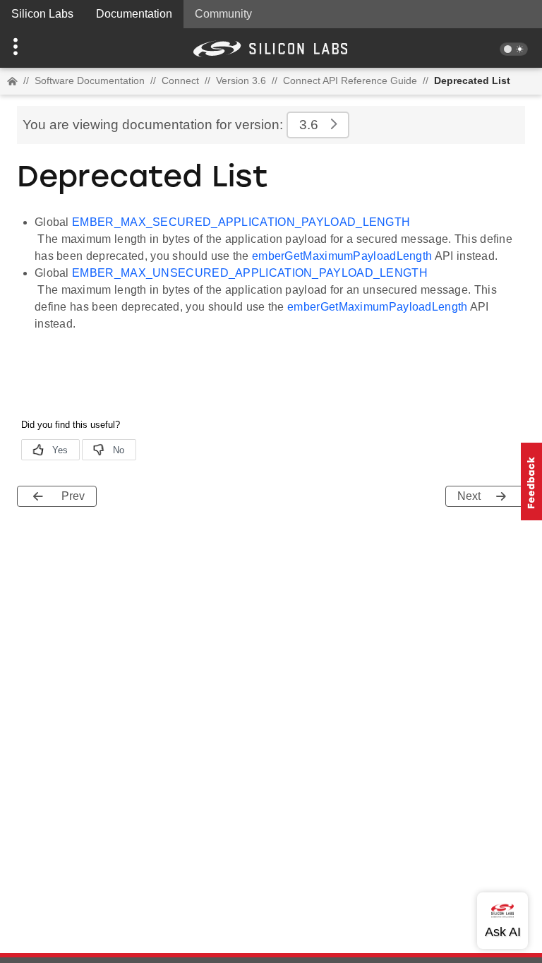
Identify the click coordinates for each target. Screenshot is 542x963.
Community (223, 14)
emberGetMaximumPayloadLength (342, 256)
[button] (40, 48)
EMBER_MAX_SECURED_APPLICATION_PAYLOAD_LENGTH (241, 222)
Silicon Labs (42, 14)
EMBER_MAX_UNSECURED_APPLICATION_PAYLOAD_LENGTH (250, 273)
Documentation (134, 14)
